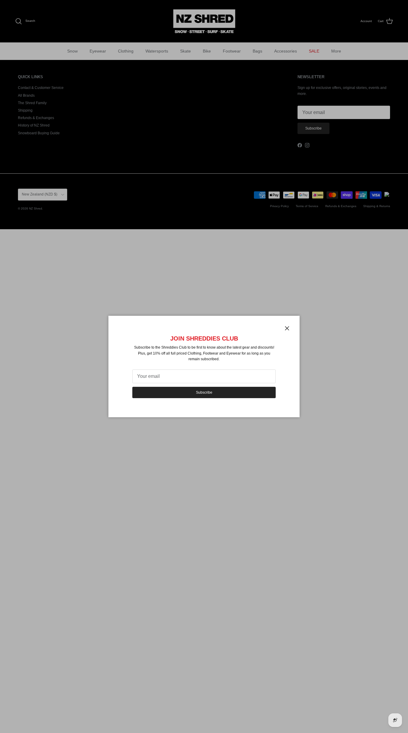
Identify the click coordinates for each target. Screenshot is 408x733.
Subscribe (204, 392)
